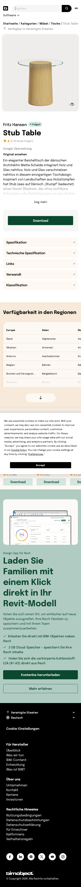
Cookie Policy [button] (19, 450)
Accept (40, 465)
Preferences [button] (35, 454)
